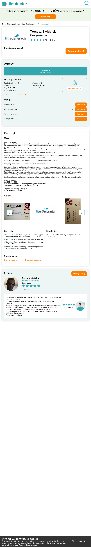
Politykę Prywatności (28, 544)
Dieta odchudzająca (33, 260)
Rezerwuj (80, 104)
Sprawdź (45, 16)
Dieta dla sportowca (12, 260)
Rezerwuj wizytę (75, 51)
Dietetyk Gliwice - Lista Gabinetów (21, 24)
